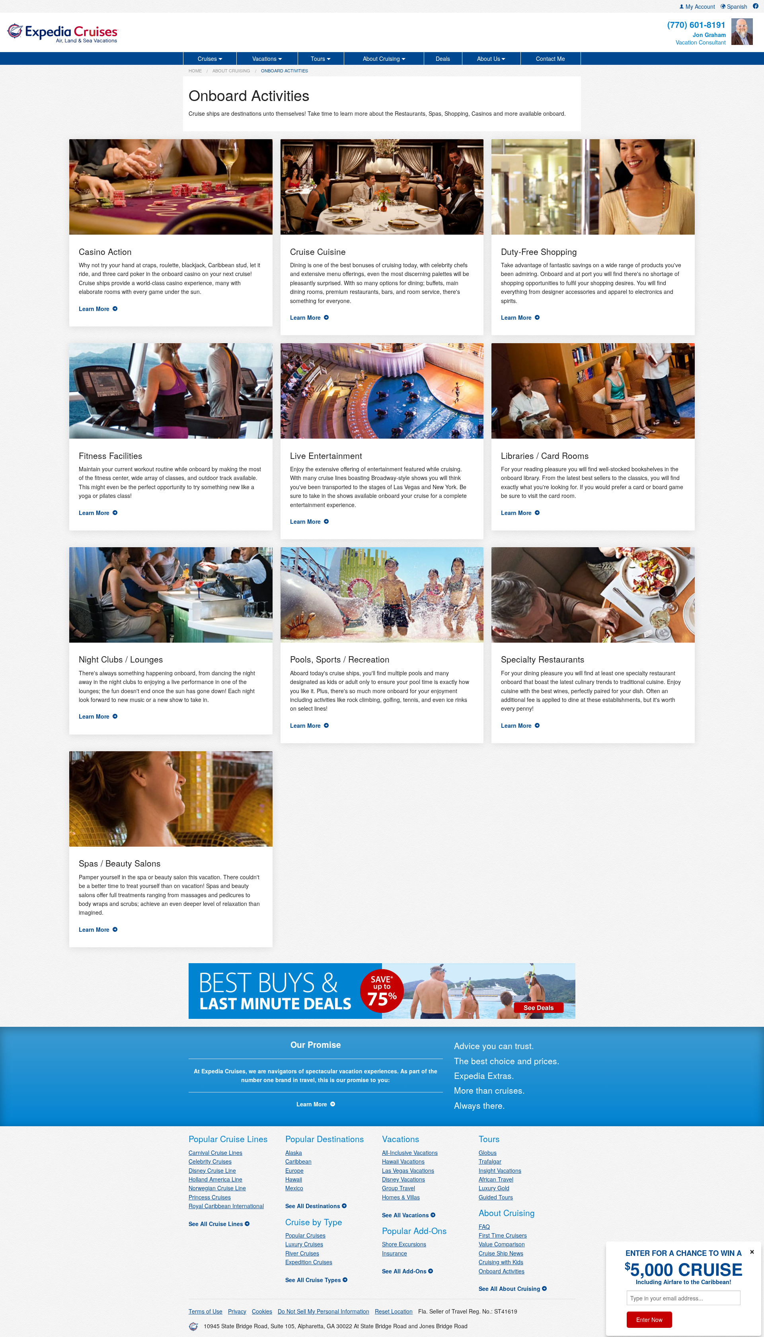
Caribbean (298, 1161)
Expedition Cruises (308, 1262)
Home (195, 70)
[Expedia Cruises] (130, 32)
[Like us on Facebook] (755, 6)
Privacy (237, 1311)
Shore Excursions (404, 1244)
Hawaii (293, 1179)
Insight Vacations (500, 1170)
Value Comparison (502, 1244)
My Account (699, 6)
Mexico (294, 1188)
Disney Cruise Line (212, 1170)
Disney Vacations (403, 1179)
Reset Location (394, 1311)
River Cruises (302, 1253)
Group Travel (398, 1188)
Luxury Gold (494, 1188)
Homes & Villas (401, 1197)
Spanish (736, 6)
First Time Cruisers (503, 1235)
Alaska (293, 1152)
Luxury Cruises (304, 1244)
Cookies (262, 1311)
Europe (294, 1170)
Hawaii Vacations (403, 1161)
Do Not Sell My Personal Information (323, 1311)
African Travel (496, 1179)
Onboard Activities (501, 1271)
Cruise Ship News (501, 1253)
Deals (443, 58)
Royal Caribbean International (226, 1206)
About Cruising (231, 70)
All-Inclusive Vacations (410, 1152)
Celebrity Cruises (210, 1161)
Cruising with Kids (501, 1262)
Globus (488, 1152)
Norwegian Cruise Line (217, 1188)
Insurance (394, 1253)
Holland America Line (215, 1179)
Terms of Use (205, 1311)
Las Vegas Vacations (408, 1170)
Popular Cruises (305, 1235)
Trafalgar (490, 1161)
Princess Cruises (210, 1197)
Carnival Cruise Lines (215, 1152)
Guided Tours (496, 1197)
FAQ (484, 1226)
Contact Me (550, 58)
